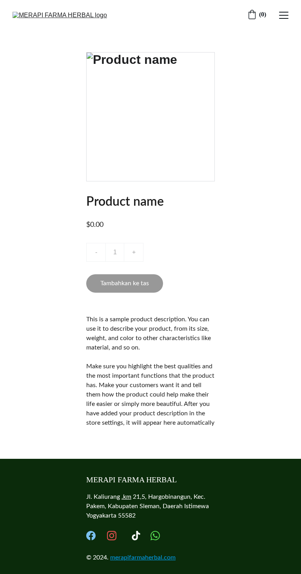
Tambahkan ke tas (124, 283)
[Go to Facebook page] (91, 535)
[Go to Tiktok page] (136, 535)
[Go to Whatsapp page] (155, 535)
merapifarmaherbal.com (143, 557)
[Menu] (283, 15)
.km (126, 497)
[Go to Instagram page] (111, 535)
